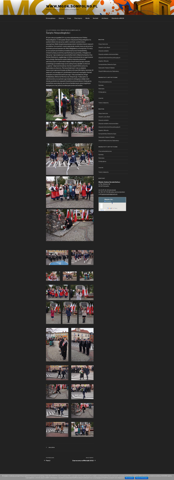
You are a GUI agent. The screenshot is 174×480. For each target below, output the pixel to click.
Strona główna (50, 18)
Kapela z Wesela (103, 61)
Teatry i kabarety (104, 102)
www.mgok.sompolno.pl (72, 6)
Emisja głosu (102, 92)
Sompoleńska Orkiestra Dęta (107, 64)
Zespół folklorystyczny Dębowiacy (109, 71)
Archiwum (105, 18)
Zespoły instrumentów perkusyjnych (109, 57)
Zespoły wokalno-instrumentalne (108, 54)
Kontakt (95, 18)
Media (88, 18)
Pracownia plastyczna (105, 82)
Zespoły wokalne (104, 51)
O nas (69, 18)
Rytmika (101, 85)
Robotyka (101, 88)
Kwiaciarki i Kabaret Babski (107, 68)
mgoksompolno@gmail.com (109, 194)
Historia (61, 18)
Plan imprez (78, 18)
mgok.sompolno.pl (73, 30)
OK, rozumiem (129, 478)
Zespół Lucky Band (104, 47)
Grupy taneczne (103, 44)
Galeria (52, 447)
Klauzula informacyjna (141, 478)
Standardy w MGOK (118, 18)
